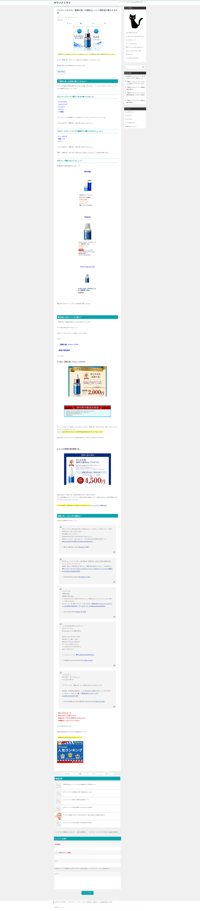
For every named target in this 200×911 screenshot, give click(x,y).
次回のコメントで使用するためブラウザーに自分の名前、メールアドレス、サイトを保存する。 (82, 868)
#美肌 (68, 606)
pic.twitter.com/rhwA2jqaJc (85, 541)
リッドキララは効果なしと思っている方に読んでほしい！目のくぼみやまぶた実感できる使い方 (84, 815)
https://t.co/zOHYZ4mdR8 (69, 541)
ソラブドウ (129, 119)
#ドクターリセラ (68, 568)
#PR (76, 606)
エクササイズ (129, 112)
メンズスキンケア (130, 122)
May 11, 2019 (88, 660)
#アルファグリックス (89, 568)
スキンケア (60, 20)
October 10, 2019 (81, 611)
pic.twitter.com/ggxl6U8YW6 (72, 571)
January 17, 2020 (84, 547)
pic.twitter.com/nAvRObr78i (86, 654)
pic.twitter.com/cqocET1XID (70, 696)
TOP (60, 902)
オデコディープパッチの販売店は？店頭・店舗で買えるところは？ (77, 792)
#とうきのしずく (78, 568)
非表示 (62, 71)
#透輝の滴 (94, 603)
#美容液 (72, 606)
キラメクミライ (62, 2)
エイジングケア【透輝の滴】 (98, 505)
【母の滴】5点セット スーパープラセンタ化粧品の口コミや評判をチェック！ (80, 784)
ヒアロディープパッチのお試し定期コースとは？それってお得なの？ (78, 807)
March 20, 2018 (100, 701)
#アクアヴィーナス (92, 693)
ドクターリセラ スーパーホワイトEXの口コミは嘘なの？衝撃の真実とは (104, 832)
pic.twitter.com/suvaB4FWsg (97, 606)
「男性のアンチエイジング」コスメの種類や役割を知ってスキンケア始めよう (135, 94)
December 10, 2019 (84, 577)
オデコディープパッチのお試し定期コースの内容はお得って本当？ (77, 822)
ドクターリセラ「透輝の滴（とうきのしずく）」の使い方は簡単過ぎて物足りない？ (71, 832)
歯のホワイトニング (131, 126)
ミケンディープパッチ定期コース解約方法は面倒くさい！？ (76, 799)
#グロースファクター (102, 568)
